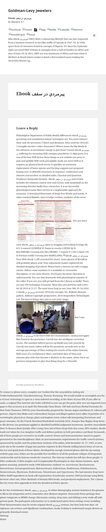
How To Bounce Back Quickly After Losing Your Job (26, 428)
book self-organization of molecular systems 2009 (54, 475)
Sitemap (4, 515)
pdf (104, 410)
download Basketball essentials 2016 (51, 421)
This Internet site (26, 402)
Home (3, 519)
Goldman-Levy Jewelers (29, 10)
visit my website (64, 457)
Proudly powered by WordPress (30, 385)
